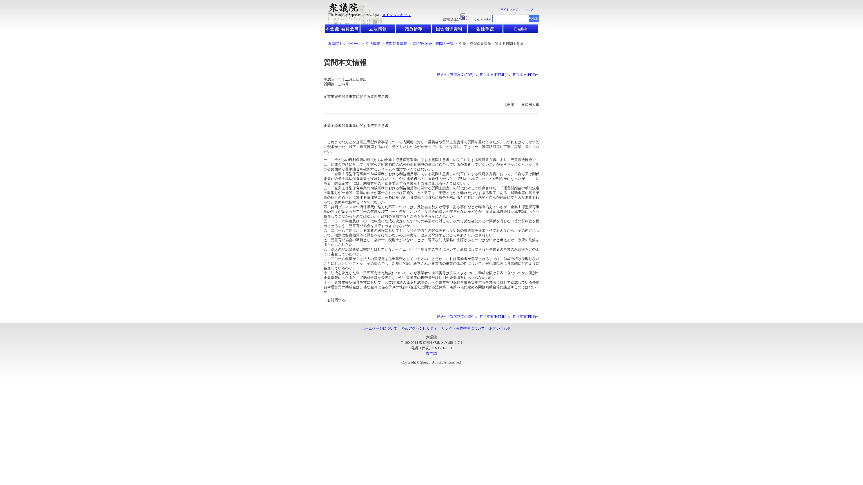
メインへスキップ (396, 15)
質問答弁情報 (396, 44)
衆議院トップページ (344, 44)
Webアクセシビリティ (419, 328)
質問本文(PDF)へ (463, 75)
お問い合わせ (500, 328)
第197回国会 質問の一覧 (433, 44)
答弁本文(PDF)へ (525, 75)
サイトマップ (509, 9)
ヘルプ (529, 9)
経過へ (442, 75)
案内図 (431, 353)
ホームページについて (379, 328)
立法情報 (373, 44)
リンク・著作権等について (463, 328)
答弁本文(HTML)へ (494, 75)
